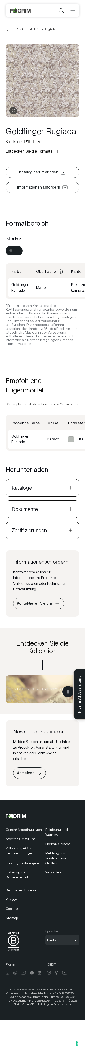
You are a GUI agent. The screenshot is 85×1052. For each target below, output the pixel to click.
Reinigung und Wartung (56, 832)
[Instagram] (7, 973)
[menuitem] (14, 250)
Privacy (11, 899)
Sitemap (12, 918)
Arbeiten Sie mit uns (20, 839)
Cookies (12, 909)
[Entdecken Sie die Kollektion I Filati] (42, 689)
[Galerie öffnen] (13, 110)
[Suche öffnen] (61, 10)
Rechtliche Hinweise (21, 890)
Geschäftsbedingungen (23, 830)
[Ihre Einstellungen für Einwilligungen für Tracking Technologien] (76, 1043)
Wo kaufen (53, 872)
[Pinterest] (15, 973)
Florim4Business (57, 844)
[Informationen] (61, 271)
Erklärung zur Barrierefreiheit (17, 874)
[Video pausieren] (68, 691)
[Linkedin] (39, 973)
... (7, 29)
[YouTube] (23, 973)
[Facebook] (32, 973)
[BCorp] (14, 951)
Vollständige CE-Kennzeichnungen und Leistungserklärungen (22, 855)
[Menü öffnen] (73, 10)
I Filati (19, 29)
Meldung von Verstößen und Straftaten (56, 858)
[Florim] (20, 10)
